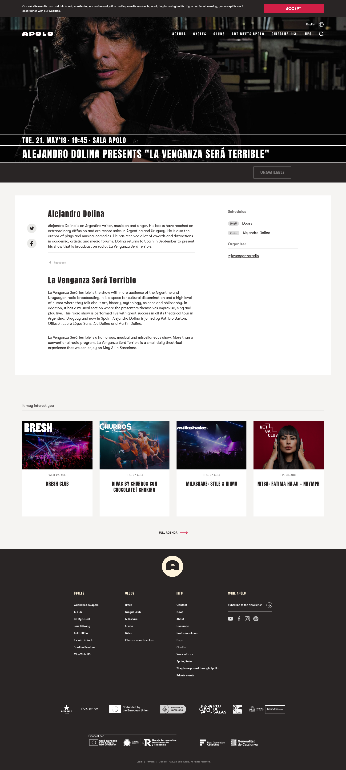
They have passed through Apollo (197, 668)
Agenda (179, 34)
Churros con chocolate (139, 640)
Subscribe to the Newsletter (245, 605)
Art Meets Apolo (248, 34)
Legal (139, 761)
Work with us (185, 654)
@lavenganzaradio (243, 256)
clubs (219, 34)
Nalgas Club (133, 612)
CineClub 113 (284, 34)
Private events (185, 675)
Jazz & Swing (82, 626)
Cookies (54, 10)
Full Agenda (168, 532)
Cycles (199, 34)
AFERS (78, 612)
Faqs (179, 640)
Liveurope (183, 626)
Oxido (129, 626)
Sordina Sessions (84, 647)
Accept (293, 9)
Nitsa (128, 633)
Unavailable (272, 173)
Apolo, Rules (184, 661)
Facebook (60, 262)
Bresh (128, 605)
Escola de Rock (83, 640)
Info (308, 34)
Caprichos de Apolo (86, 605)
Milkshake (131, 619)
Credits (181, 647)
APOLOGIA (81, 633)
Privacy (151, 761)
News (180, 612)
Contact (182, 605)
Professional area (187, 633)
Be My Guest (82, 619)
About (180, 619)
